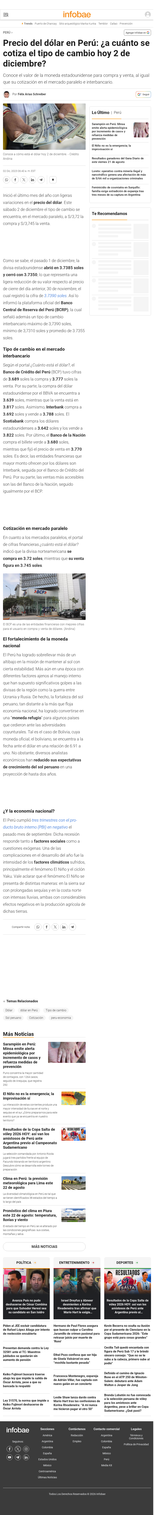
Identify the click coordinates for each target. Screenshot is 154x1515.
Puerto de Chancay (46, 23)
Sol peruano (13, 1018)
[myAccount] (148, 15)
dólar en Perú (29, 1010)
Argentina (47, 1441)
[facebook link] (10, 1449)
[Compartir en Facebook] (15, 179)
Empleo (77, 1441)
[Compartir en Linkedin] (32, 179)
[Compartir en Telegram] (41, 179)
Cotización (36, 1018)
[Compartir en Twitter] (23, 179)
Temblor (103, 23)
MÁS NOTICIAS (44, 1246)
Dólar (8, 1010)
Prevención (126, 23)
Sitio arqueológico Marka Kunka (77, 23)
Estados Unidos (47, 1459)
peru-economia (61, 1018)
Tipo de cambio (56, 1010)
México (47, 1465)
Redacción (77, 1435)
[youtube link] (10, 1457)
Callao (113, 23)
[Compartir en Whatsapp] (6, 179)
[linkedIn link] (26, 1457)
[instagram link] (26, 1449)
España (47, 1453)
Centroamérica (47, 1471)
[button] (5, 14)
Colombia (47, 1447)
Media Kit (106, 1465)
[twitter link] (18, 1449)
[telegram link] (18, 1457)
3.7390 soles (55, 295)
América (47, 1435)
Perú (6, 32)
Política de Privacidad (136, 1444)
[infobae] (77, 14)
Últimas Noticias (47, 1477)
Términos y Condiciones (136, 1437)
